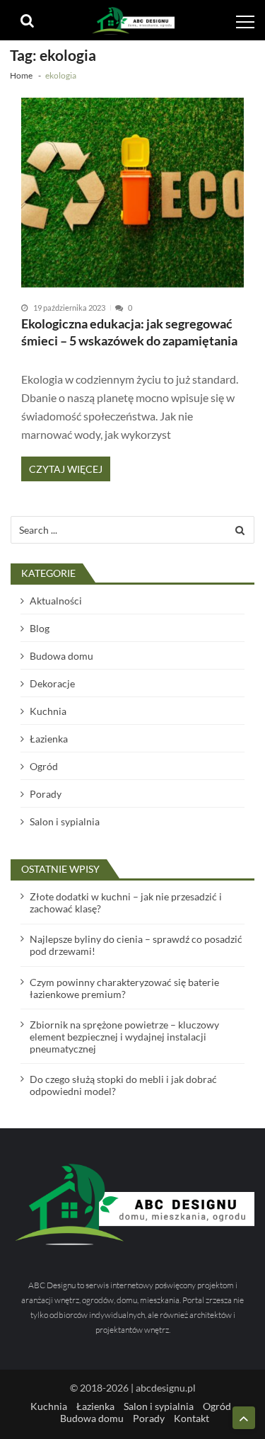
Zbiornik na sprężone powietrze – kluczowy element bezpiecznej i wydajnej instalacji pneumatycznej (124, 1037)
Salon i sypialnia (65, 821)
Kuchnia (48, 711)
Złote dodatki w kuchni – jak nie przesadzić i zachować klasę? (126, 902)
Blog (39, 628)
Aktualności (56, 601)
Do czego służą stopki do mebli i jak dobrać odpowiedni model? (123, 1085)
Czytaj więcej (65, 469)
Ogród (44, 766)
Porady (45, 794)
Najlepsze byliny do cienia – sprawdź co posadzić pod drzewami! (136, 945)
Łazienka (49, 739)
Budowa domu (61, 656)
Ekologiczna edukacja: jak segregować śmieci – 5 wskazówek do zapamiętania (129, 332)
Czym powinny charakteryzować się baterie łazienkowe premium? (124, 988)
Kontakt (191, 1418)
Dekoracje (52, 683)
